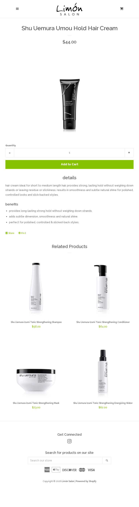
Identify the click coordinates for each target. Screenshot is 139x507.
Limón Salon (68, 481)
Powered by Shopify (86, 481)
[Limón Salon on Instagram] (69, 442)
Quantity (10, 145)
